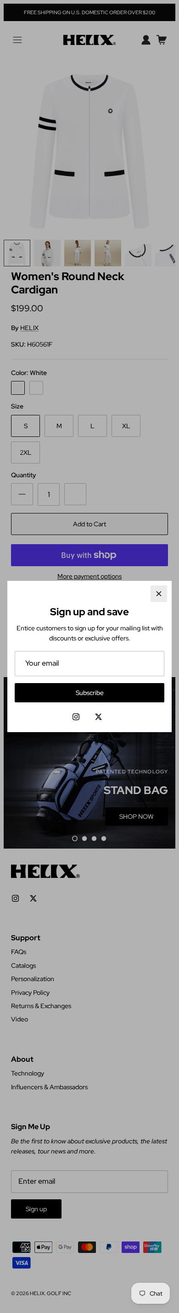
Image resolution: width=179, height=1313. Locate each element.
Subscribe (90, 693)
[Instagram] (76, 717)
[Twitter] (98, 717)
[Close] (159, 593)
